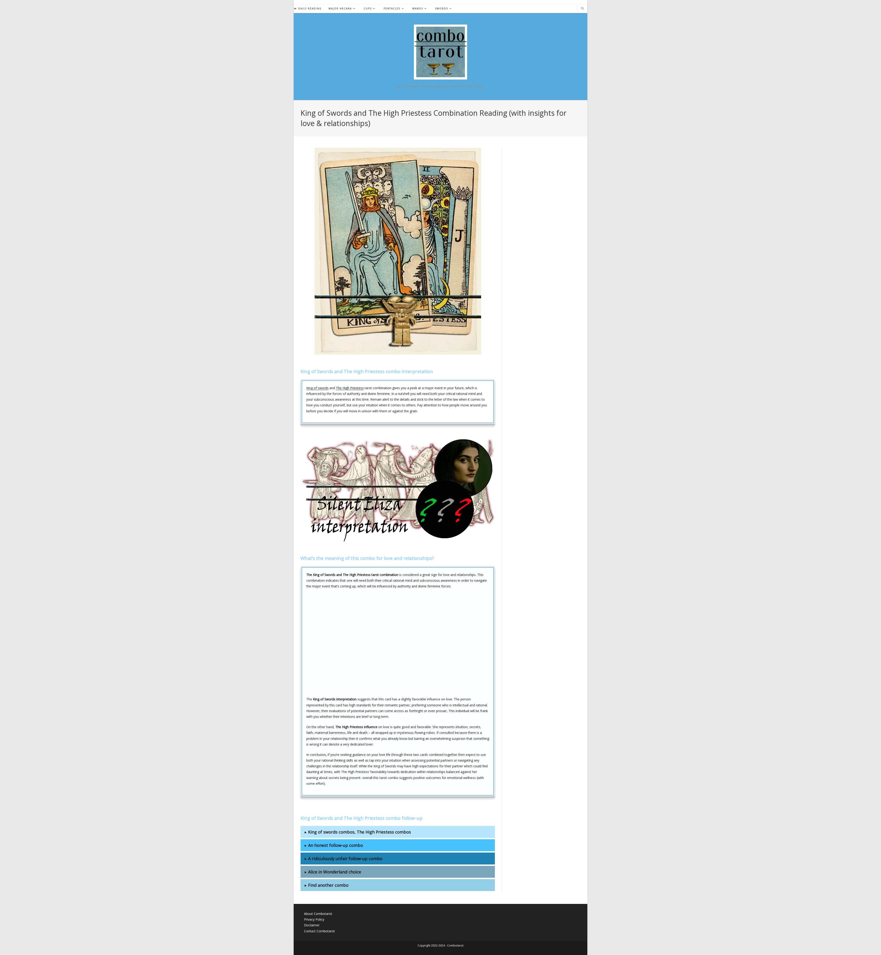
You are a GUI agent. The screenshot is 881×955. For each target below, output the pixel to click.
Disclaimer (312, 925)
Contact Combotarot (319, 931)
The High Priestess (350, 388)
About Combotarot (318, 913)
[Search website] (582, 8)
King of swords (317, 388)
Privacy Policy (314, 919)
